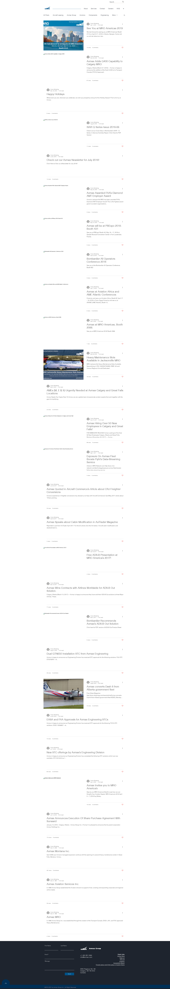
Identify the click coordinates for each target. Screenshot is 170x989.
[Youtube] (5, 497)
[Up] (6, 983)
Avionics (82, 15)
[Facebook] (5, 492)
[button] (123, 8)
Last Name (64, 945)
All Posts (46, 15)
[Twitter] (5, 495)
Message (47, 961)
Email (46, 954)
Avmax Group (71, 15)
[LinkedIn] (5, 500)
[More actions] (123, 24)
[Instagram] (5, 489)
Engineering (105, 15)
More (114, 15)
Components (93, 15)
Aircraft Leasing (58, 15)
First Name (48, 945)
